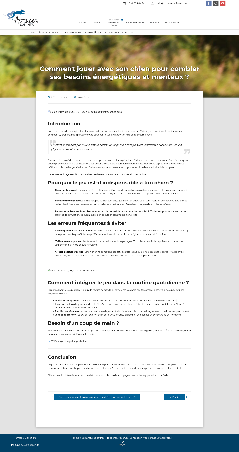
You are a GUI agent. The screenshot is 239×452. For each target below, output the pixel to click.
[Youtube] (222, 3)
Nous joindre (172, 22)
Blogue (54, 32)
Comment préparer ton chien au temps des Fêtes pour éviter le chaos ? (97, 397)
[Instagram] (215, 3)
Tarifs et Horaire (135, 22)
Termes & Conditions (25, 437)
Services (96, 22)
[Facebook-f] (209, 3)
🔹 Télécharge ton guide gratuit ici (67, 341)
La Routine (174, 397)
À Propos (154, 22)
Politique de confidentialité (25, 445)
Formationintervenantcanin (113, 22)
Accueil (83, 22)
